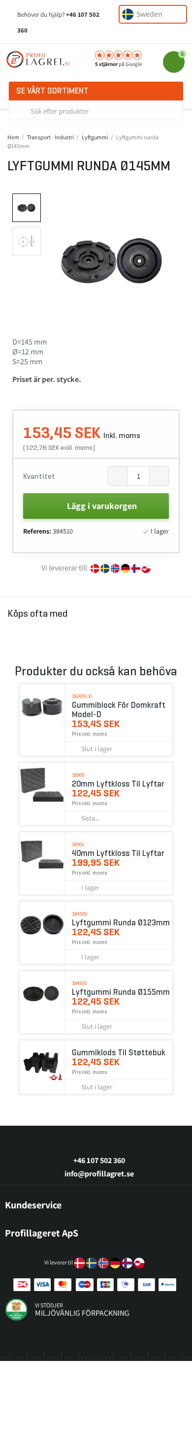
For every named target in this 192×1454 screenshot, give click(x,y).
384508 (79, 913)
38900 (78, 774)
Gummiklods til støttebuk (118, 1052)
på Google (118, 64)
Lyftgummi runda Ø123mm (121, 922)
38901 (78, 844)
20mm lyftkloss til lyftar (118, 784)
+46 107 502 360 (99, 1160)
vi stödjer (49, 1305)
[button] (55, 260)
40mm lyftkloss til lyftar (118, 853)
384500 (79, 983)
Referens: (37, 531)
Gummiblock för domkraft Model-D (118, 709)
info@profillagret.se (99, 1174)
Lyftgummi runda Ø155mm (121, 992)
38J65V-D (82, 696)
